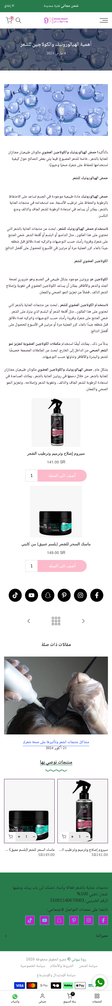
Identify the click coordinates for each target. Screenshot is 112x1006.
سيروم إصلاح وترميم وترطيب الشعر (82, 850)
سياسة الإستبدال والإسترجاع (56, 975)
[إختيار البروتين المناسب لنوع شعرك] (83, 622)
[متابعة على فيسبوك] (97, 595)
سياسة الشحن (88, 966)
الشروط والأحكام (61, 966)
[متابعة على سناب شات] (48, 595)
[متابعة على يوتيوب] (31, 595)
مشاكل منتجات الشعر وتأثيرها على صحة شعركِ (56, 742)
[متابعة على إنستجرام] (80, 595)
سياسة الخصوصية (32, 966)
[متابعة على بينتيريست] (64, 595)
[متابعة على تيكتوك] (15, 595)
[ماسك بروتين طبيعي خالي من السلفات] (28, 622)
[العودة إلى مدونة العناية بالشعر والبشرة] (56, 622)
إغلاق (8, 6)
